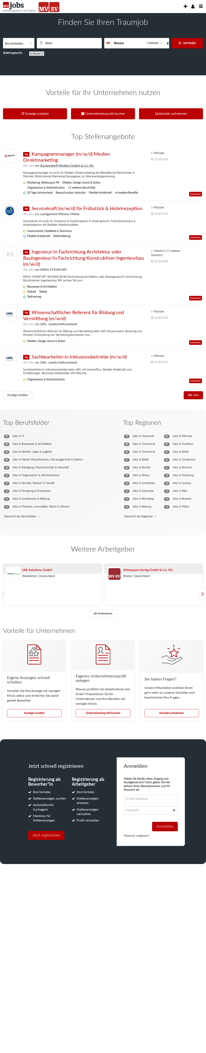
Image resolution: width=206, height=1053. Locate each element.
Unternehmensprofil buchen (103, 713)
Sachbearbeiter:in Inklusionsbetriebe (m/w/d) (79, 357)
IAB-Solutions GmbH (37, 570)
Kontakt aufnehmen (171, 713)
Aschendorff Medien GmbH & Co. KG (67, 165)
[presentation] (185, 6)
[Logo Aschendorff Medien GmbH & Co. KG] (9, 155)
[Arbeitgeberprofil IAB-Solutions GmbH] (13, 574)
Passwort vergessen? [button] (136, 835)
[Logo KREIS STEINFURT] (9, 254)
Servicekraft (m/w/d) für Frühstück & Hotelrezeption (87, 208)
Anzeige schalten (17, 395)
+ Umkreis (152, 43)
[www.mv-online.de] (44, 7)
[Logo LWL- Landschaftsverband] (9, 314)
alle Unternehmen (103, 613)
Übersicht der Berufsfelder (20, 516)
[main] (103, 445)
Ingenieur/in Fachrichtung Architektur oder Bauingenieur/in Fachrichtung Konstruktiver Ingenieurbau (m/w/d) (83, 258)
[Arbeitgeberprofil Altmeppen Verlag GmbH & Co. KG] (114, 574)
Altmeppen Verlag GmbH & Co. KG (148, 570)
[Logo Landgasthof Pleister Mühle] (9, 210)
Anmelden (165, 826)
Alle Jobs (28, 165)
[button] (167, 43)
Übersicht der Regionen (138, 516)
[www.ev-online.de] (54, 7)
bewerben (195, 194)
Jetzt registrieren (46, 835)
